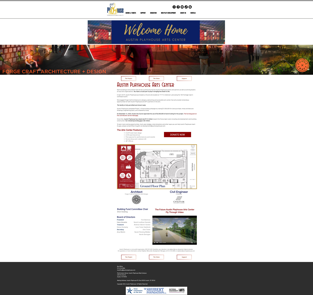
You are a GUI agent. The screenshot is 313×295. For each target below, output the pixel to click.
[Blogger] (190, 7)
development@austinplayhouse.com (153, 126)
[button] (130, 13)
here (136, 115)
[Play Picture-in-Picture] (192, 242)
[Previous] (9, 60)
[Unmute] (157, 242)
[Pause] (154, 242)
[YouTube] (182, 7)
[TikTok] (186, 7)
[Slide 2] (155, 71)
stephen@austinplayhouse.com (186, 251)
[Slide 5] (158, 71)
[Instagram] (174, 7)
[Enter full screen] (195, 242)
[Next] (304, 60)
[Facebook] (178, 7)
